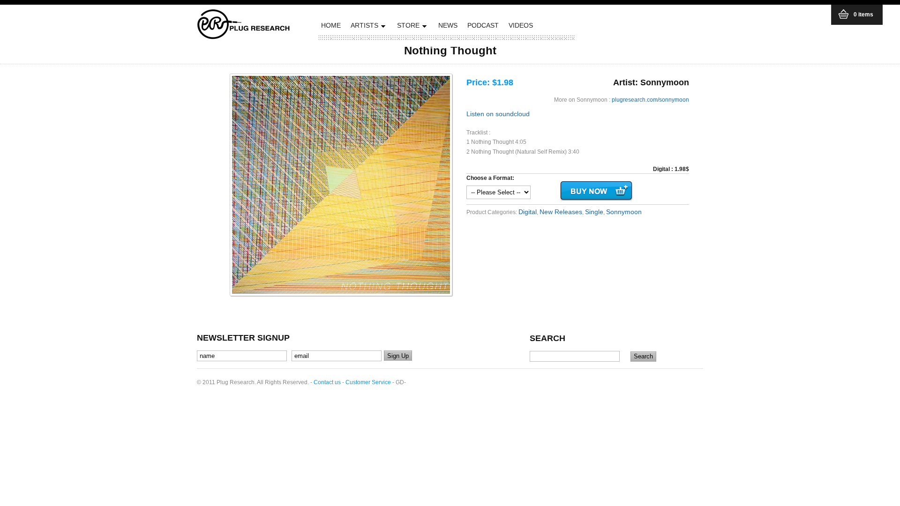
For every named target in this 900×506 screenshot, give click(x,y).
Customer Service (368, 382)
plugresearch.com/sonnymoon (650, 100)
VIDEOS (521, 25)
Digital (527, 212)
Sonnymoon (624, 212)
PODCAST (483, 25)
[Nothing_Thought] (341, 185)
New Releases (561, 212)
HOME (331, 25)
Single (594, 212)
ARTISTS (363, 27)
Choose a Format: (490, 178)
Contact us (327, 382)
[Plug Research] (244, 36)
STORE (407, 27)
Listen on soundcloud (498, 114)
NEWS (448, 25)
